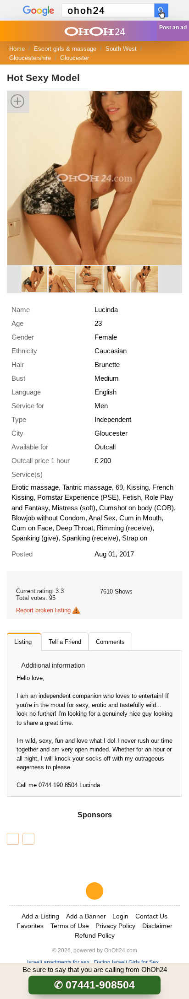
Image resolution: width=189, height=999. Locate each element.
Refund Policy (95, 935)
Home (17, 48)
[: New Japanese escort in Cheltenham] (28, 839)
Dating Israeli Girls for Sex (126, 962)
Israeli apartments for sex (58, 962)
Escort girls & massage (65, 48)
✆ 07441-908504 (94, 985)
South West (121, 48)
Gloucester (74, 57)
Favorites (30, 925)
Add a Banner (86, 916)
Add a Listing (40, 916)
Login (120, 916)
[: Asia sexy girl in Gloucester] (13, 839)
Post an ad (173, 27)
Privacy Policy (115, 925)
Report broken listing (43, 610)
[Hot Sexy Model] (94, 177)
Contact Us (151, 916)
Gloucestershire (30, 57)
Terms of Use (69, 925)
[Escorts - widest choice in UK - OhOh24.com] (94, 31)
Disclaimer (157, 925)
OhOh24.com (120, 950)
